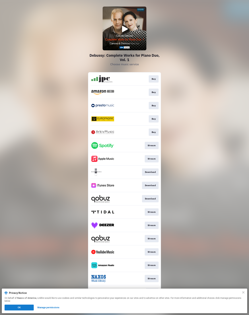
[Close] (243, 292)
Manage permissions (48, 307)
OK (19, 307)
